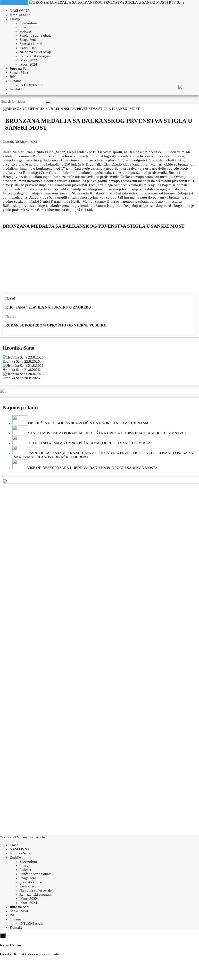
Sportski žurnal (30, 44)
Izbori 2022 (28, 60)
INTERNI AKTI (31, 85)
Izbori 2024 (28, 64)
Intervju (25, 27)
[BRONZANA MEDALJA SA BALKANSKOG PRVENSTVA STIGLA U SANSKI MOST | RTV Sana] (106, 2)
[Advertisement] (99, 262)
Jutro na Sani (19, 68)
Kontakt (16, 89)
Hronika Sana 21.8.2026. (22, 370)
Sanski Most (19, 73)
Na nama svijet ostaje (35, 52)
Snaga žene (28, 40)
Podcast (25, 31)
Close (14, 845)
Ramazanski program (35, 56)
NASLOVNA (20, 11)
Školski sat (27, 48)
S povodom (28, 23)
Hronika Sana (20, 15)
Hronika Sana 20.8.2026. (22, 378)
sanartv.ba (38, 837)
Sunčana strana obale (35, 35)
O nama (16, 81)
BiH (13, 77)
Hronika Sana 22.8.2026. (22, 361)
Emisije (15, 19)
